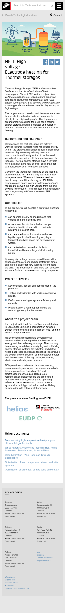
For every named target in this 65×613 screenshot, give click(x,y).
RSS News (9, 585)
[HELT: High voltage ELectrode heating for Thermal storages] (6, 6)
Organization (10, 579)
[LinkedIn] (51, 62)
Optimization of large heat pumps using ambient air (32, 469)
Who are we (10, 576)
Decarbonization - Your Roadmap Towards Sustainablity (27, 456)
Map (38, 552)
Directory (40, 554)
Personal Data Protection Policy (17, 588)
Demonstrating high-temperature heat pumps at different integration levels (30, 442)
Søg (52, 6)
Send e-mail (9, 516)
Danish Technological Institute (21, 15)
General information (44, 557)
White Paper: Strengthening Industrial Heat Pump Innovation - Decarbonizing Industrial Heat (31, 449)
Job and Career (11, 582)
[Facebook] (45, 62)
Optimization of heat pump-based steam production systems (32, 463)
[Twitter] (57, 62)
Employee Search (44, 560)
